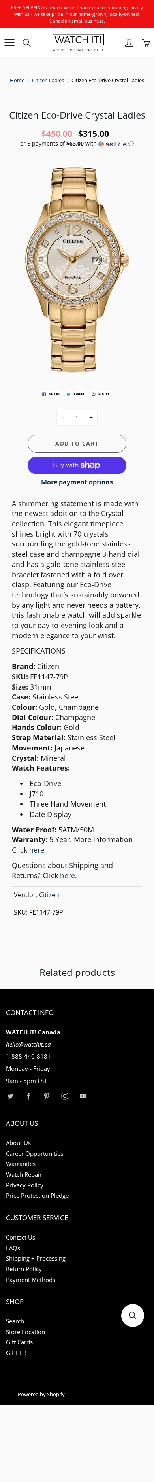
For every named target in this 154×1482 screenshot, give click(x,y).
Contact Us (20, 1237)
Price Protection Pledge (37, 1195)
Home (17, 80)
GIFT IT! (16, 1353)
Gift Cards (19, 1342)
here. (68, 875)
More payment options (77, 482)
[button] (77, 143)
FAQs (13, 1248)
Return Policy (24, 1269)
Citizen (49, 894)
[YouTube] (83, 1096)
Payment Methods (30, 1280)
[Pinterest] (46, 1096)
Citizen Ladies (48, 80)
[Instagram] (64, 1096)
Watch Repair (24, 1174)
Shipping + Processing (36, 1258)
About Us (18, 1143)
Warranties (21, 1164)
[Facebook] (28, 1096)
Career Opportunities (34, 1153)
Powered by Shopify (41, 1394)
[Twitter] (10, 1096)
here (37, 849)
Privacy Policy (24, 1185)
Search (15, 1321)
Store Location (25, 1332)
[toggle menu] (9, 43)
